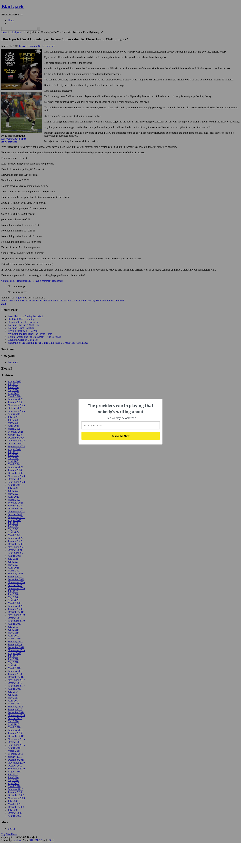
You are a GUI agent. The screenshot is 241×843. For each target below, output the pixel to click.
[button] (120, 409)
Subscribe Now (121, 436)
